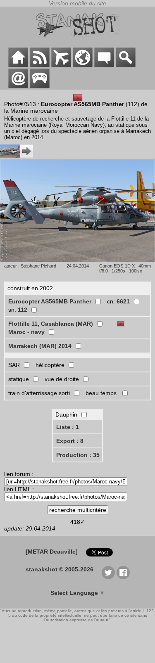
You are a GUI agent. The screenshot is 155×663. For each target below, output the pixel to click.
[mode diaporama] (77, 260)
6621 (123, 301)
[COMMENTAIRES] (104, 65)
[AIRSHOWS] (83, 65)
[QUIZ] (40, 86)
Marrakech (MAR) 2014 (40, 346)
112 (22, 309)
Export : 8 (69, 441)
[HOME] (18, 65)
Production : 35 (78, 455)
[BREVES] (40, 65)
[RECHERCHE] (126, 65)
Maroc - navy (26, 332)
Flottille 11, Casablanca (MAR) (50, 323)
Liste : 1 (67, 427)
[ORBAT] (61, 65)
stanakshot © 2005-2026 (59, 569)
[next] (16, 155)
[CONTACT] (18, 86)
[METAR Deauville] (52, 551)
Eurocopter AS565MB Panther (49, 301)
